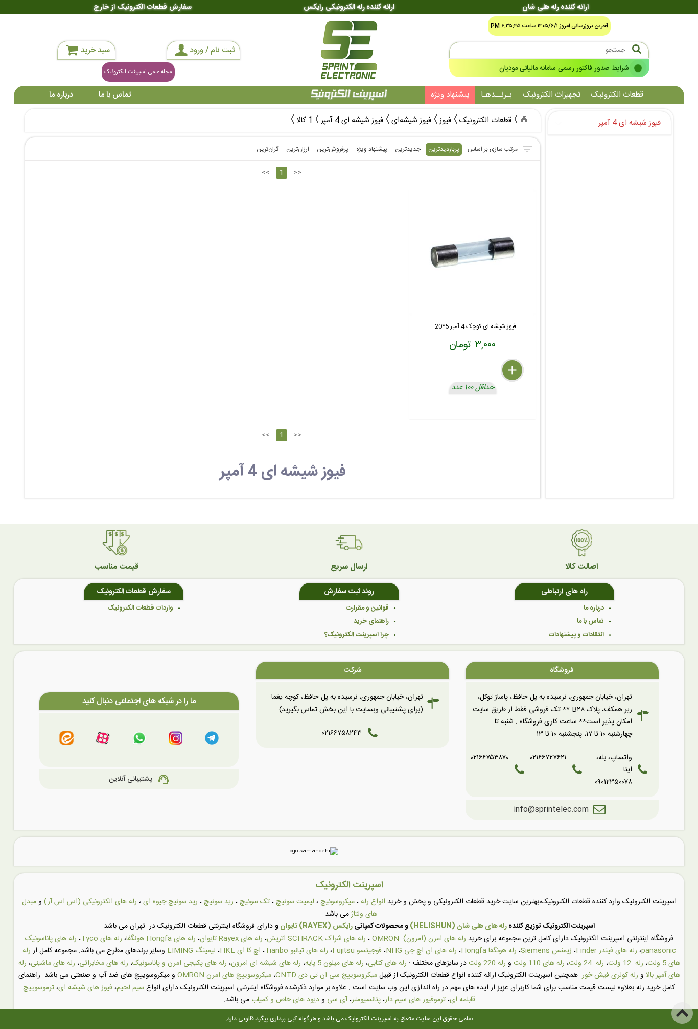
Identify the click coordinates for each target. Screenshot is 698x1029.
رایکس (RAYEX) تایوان (316, 926)
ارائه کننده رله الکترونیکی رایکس (349, 7)
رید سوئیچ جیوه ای (170, 902)
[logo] (349, 50)
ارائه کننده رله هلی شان (555, 7)
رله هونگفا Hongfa (489, 951)
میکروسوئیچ (337, 902)
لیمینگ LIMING (191, 951)
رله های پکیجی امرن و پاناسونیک (179, 963)
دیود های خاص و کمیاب (285, 1000)
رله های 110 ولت (539, 963)
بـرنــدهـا (496, 94)
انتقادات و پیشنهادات (576, 634)
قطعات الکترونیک (617, 94)
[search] (549, 50)
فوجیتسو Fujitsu (357, 951)
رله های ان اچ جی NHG (421, 951)
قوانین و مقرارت (367, 608)
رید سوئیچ (219, 902)
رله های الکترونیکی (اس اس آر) (90, 902)
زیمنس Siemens (546, 951)
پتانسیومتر (366, 1000)
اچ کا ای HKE (240, 951)
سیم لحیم (130, 987)
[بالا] (682, 1013)
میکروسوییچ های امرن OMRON (224, 975)
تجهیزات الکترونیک (551, 94)
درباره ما (61, 94)
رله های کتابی (387, 963)
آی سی (337, 1000)
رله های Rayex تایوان (231, 938)
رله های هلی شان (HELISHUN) (458, 926)
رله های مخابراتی (103, 963)
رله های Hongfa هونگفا (161, 938)
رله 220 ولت (487, 963)
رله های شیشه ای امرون (266, 963)
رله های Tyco (101, 938)
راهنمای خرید (371, 621)
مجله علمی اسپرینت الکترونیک (138, 72)
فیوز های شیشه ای (85, 987)
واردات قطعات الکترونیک (140, 608)
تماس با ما (115, 94)
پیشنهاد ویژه (450, 94)
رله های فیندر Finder (606, 951)
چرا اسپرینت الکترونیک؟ (356, 634)
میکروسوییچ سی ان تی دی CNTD (326, 975)
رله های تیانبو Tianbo (296, 951)
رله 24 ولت (586, 963)
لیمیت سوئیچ (295, 902)
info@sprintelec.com (551, 809)
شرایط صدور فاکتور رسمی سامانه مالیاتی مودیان (564, 68)
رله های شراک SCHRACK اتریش (316, 938)
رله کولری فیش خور (610, 975)
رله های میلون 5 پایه (334, 963)
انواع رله (373, 902)
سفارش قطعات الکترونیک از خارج (142, 7)
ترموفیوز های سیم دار (415, 1000)
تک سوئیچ (255, 902)
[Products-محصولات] (524, 119)
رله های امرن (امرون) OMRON (419, 938)
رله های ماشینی (53, 963)
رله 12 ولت (625, 963)
